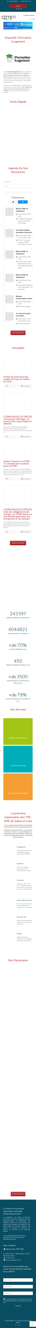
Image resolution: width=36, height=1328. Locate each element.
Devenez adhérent (18, 1194)
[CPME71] (8, 19)
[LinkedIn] (19, 9)
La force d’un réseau (18, 765)
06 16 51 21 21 (26, 1)
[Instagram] (21, 9)
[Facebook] (17, 9)
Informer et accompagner (18, 793)
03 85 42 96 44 (13, 1)
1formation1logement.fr (14, 72)
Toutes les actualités (18, 543)
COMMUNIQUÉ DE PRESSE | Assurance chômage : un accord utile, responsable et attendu (17, 420)
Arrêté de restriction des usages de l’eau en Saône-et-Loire (16, 379)
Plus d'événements (18, 333)
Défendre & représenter (18, 738)
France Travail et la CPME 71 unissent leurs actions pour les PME (16, 464)
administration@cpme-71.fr (13, 1260)
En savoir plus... (27, 386)
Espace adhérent (30, 15)
